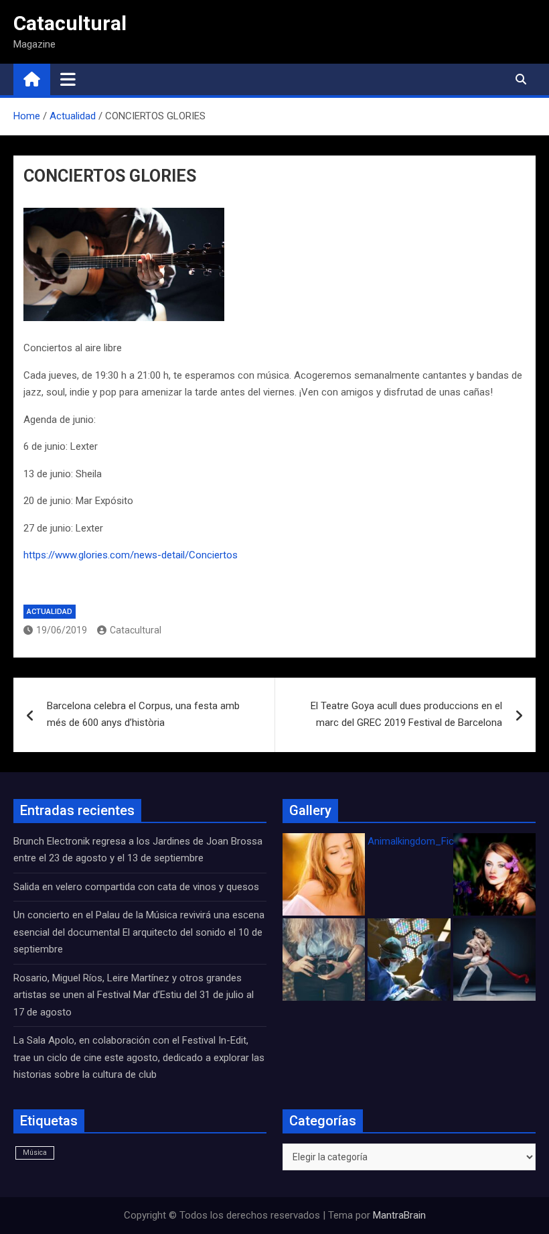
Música (35, 1152)
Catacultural (70, 23)
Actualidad (49, 611)
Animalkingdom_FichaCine (426, 841)
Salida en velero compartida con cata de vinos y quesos (136, 887)
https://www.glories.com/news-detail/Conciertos (130, 555)
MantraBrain (399, 1215)
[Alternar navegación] (68, 79)
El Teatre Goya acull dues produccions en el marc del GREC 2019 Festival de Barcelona (406, 714)
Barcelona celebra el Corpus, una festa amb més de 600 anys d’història (143, 714)
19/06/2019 (61, 630)
